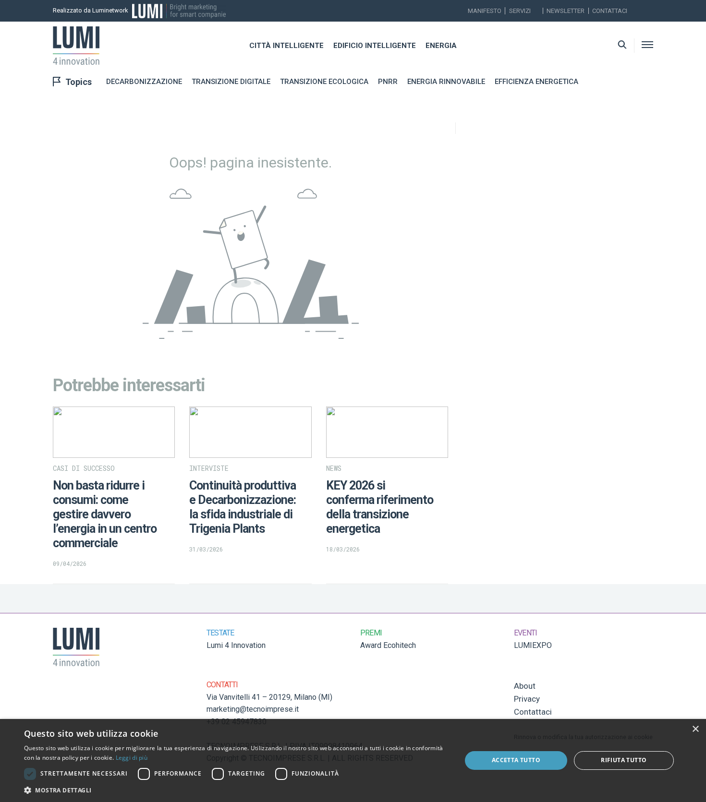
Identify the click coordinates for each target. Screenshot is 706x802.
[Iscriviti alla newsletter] (637, 11)
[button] (236, 790)
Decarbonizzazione (144, 81)
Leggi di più (132, 758)
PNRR (388, 81)
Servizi (520, 10)
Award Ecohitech (388, 645)
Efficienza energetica (536, 81)
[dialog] (353, 760)
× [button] (695, 729)
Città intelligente (286, 45)
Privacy (527, 699)
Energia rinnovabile (446, 81)
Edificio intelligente (374, 45)
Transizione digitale (231, 81)
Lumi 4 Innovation (236, 645)
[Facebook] (650, 11)
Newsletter (565, 10)
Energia (441, 45)
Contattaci (609, 10)
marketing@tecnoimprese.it (253, 709)
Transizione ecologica (324, 81)
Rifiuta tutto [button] (623, 760)
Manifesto (484, 10)
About (525, 686)
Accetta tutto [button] (516, 760)
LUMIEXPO (533, 645)
